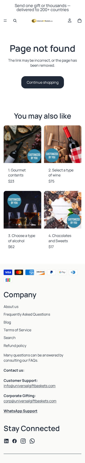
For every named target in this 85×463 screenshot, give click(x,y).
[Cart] (80, 21)
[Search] (15, 21)
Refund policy (15, 345)
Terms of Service (17, 329)
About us (11, 306)
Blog (7, 322)
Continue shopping (42, 82)
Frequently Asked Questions (27, 314)
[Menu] (5, 20)
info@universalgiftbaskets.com (30, 385)
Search (10, 337)
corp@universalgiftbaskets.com (30, 400)
